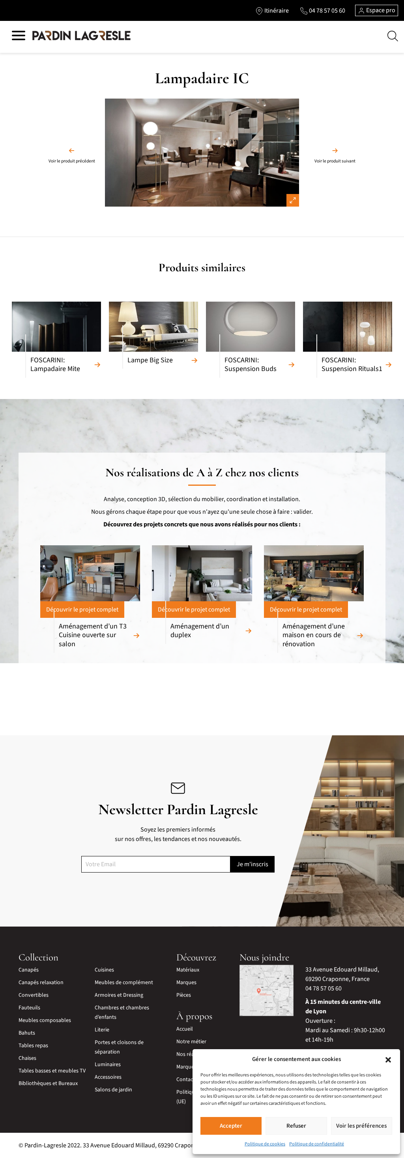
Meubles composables (45, 1020)
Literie (102, 1030)
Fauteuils (29, 1008)
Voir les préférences (361, 1126)
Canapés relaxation (41, 982)
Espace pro (380, 10)
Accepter (231, 1126)
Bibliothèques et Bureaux (48, 1083)
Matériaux (187, 970)
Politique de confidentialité (316, 1144)
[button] (388, 1059)
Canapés (29, 970)
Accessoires (108, 1077)
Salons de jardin (113, 1090)
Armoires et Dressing (119, 995)
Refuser (296, 1126)
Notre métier (191, 1042)
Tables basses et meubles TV (52, 1071)
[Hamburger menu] (18, 37)
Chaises (27, 1058)
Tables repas (33, 1046)
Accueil (184, 1029)
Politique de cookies (265, 1144)
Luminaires (108, 1064)
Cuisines (104, 970)
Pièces (183, 995)
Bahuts (27, 1033)
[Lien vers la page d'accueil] (81, 36)
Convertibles (34, 995)
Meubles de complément (124, 982)
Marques (186, 982)
